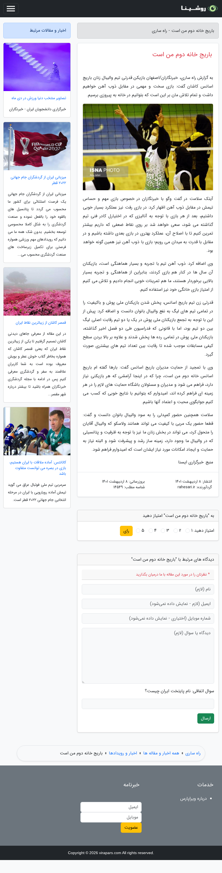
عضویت (131, 827)
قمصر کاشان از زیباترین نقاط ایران (41, 323)
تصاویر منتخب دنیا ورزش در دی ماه (39, 98)
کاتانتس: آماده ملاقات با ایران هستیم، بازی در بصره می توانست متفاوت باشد (37, 468)
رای (126, 530)
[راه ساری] (199, 8)
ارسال (206, 718)
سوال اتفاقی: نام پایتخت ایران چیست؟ (179, 691)
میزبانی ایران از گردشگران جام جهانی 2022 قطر (38, 180)
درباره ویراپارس (193, 798)
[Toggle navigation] (10, 8)
